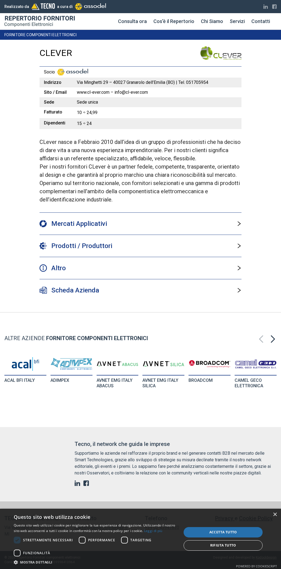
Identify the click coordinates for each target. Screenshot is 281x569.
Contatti (260, 21)
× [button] (275, 515)
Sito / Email (55, 92)
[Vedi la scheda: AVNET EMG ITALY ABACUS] (117, 364)
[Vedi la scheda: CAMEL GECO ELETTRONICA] (255, 364)
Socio (49, 72)
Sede (49, 102)
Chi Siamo (212, 21)
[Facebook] (274, 6)
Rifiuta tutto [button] (223, 545)
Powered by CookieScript (256, 566)
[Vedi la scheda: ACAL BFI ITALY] (25, 364)
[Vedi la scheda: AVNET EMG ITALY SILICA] (163, 363)
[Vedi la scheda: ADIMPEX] (71, 364)
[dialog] (140, 539)
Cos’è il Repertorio (173, 21)
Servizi (237, 21)
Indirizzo (52, 82)
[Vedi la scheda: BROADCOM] (209, 364)
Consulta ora (132, 21)
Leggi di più (153, 530)
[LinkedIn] (265, 6)
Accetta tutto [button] (223, 532)
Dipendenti (54, 123)
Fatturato (53, 112)
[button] (273, 339)
